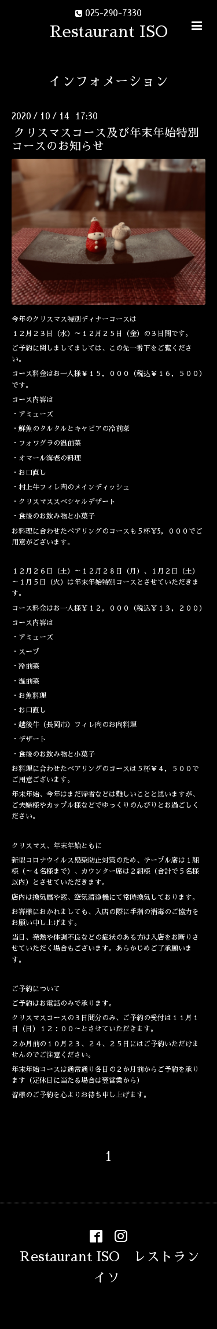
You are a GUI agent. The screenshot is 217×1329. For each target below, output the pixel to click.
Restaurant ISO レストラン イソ (116, 1267)
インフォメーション (108, 81)
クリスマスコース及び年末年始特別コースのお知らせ (105, 139)
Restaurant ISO (109, 31)
